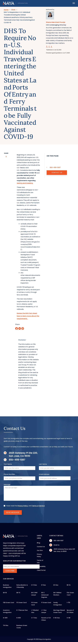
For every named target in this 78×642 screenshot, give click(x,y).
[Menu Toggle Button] (74, 3)
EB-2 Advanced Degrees (44, 595)
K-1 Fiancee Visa (22, 610)
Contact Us (57, 172)
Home (6, 10)
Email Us (56, 545)
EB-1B (5, 593)
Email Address (44, 474)
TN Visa (5, 625)
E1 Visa (43, 585)
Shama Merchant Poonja (55, 22)
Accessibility (41, 566)
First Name (8, 464)
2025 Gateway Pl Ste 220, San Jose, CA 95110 (23, 454)
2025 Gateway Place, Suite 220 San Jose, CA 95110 (64, 550)
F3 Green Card (21, 603)
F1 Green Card (46, 603)
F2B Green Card (8, 603)
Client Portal (41, 570)
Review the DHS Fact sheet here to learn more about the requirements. (28, 316)
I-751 (68, 603)
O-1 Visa (34, 618)
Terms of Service (38, 506)
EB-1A (68, 585)
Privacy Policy (23, 506)
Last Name (43, 464)
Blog (38, 543)
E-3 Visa (34, 585)
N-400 (5, 618)
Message (7, 484)
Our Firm (40, 550)
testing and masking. (25, 183)
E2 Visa (55, 585)
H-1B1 (68, 618)
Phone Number (9, 474)
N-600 (18, 618)
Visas (13, 9)
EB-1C (18, 593)
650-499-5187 (17, 459)
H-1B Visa (56, 618)
